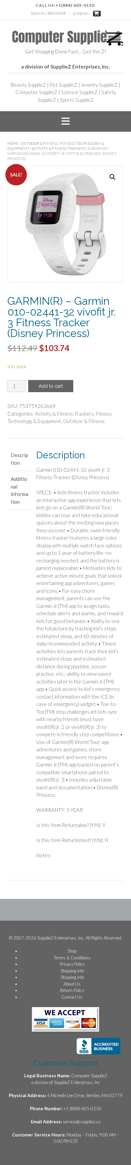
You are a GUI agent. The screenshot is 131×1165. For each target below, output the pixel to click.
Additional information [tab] (19, 490)
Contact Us (72, 997)
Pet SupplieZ (63, 85)
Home (12, 143)
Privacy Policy (72, 964)
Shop (72, 951)
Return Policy (72, 990)
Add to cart (51, 386)
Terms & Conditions (72, 957)
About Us (72, 984)
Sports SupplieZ (77, 100)
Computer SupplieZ (36, 92)
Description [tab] (19, 459)
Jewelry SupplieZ (99, 85)
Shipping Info (72, 970)
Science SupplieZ (79, 92)
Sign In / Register (48, 13)
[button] (65, 121)
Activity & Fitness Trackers (59, 148)
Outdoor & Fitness (39, 143)
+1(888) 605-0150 (74, 5)
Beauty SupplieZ (28, 85)
